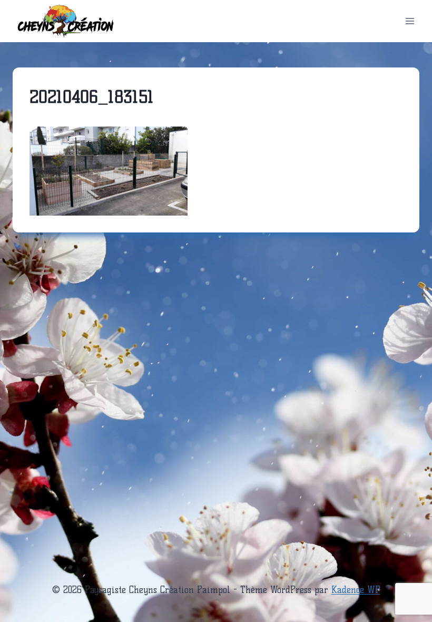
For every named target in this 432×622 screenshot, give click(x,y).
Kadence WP (355, 590)
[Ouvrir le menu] (409, 21)
